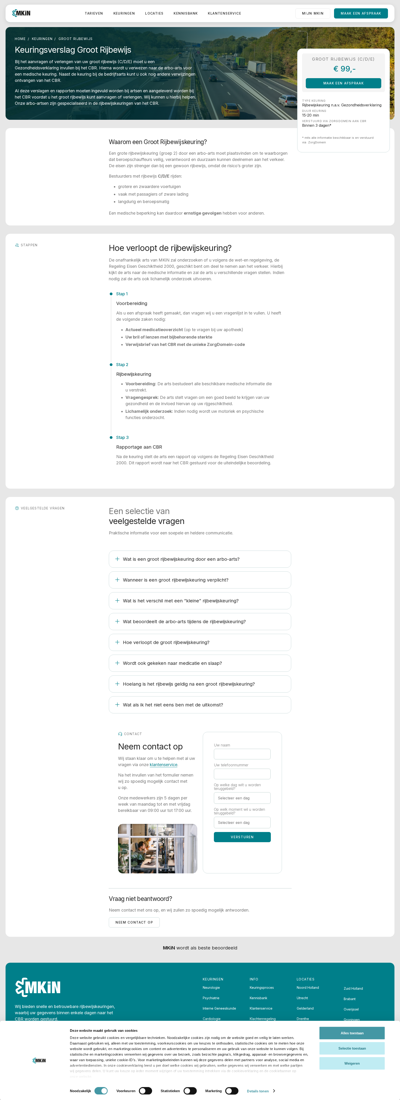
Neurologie (211, 987)
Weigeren (352, 1063)
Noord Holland (308, 987)
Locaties (154, 13)
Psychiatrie (211, 998)
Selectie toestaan (352, 1048)
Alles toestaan (352, 1033)
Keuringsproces (262, 987)
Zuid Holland (353, 988)
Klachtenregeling (263, 1019)
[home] (21, 13)
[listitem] (200, 559)
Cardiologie (212, 1019)
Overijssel (351, 1009)
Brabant (350, 999)
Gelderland (305, 1008)
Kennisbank (186, 13)
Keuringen (124, 13)
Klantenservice (224, 13)
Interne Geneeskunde (219, 1008)
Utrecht (302, 998)
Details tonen (258, 1091)
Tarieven (94, 13)
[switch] (145, 1090)
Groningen (352, 1020)
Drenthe (303, 1019)
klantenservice (163, 764)
